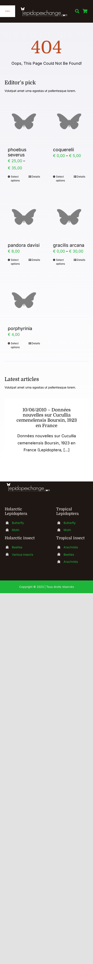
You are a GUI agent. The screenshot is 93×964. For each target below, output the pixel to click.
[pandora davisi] (24, 217)
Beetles (17, 547)
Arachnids (71, 547)
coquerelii (63, 149)
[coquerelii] (69, 121)
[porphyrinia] (24, 300)
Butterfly (18, 523)
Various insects (22, 554)
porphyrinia (20, 328)
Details (36, 176)
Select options (15, 178)
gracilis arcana (68, 245)
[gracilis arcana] (69, 217)
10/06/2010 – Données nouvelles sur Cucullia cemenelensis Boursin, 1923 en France (46, 417)
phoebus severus (17, 152)
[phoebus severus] (24, 121)
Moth (15, 530)
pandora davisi (24, 245)
